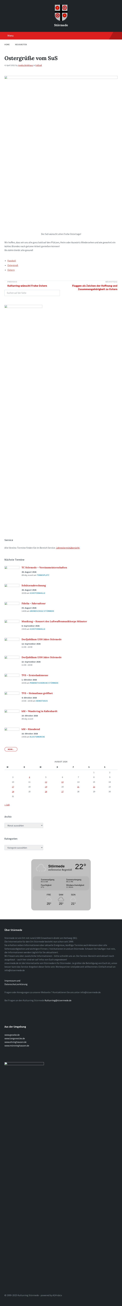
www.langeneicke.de (14, 1038)
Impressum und (12, 980)
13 (62, 782)
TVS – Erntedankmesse (35, 675)
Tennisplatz (43, 575)
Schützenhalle (37, 593)
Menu (10, 35)
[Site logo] (61, 20)
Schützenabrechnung (34, 585)
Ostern (11, 269)
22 (94, 786)
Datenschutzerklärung (16, 984)
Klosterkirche (37, 736)
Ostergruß (12, 265)
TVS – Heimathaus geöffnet (37, 693)
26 (46, 791)
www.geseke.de (12, 1034)
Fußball (38, 65)
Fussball (11, 260)
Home (7, 44)
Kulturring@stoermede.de (58, 1000)
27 (62, 791)
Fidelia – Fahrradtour (34, 603)
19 (46, 786)
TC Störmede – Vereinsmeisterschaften (44, 567)
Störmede (61, 25)
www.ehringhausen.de (15, 1041)
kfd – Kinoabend (31, 729)
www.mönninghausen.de (16, 1045)
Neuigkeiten (21, 44)
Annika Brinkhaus (25, 65)
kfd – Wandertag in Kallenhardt (39, 711)
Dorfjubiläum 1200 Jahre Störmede (42, 639)
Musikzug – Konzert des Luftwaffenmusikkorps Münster (54, 621)
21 (78, 786)
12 (46, 782)
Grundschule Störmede (42, 611)
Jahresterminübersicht (68, 547)
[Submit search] (56, 293)
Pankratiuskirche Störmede (44, 683)
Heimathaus (42, 700)
